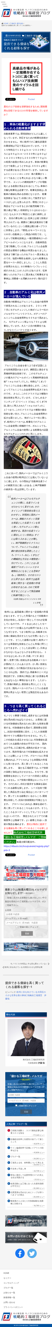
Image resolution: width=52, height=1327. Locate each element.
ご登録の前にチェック (28, 926)
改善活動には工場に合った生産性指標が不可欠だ (27, 1184)
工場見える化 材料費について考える (27, 1162)
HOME (6, 1273)
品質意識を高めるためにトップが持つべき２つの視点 (27, 1193)
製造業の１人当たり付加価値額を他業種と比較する (27, 1202)
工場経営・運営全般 (33, 35)
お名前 (8, 909)
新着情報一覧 (9, 1297)
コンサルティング (11, 1282)
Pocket (31, 99)
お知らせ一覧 (9, 1292)
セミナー (7, 1278)
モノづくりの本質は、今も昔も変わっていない (28, 963)
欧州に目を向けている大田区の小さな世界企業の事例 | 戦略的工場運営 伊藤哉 (25, 995)
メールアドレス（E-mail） (16, 918)
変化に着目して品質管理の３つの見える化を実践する (27, 1176)
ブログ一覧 (15, 1156)
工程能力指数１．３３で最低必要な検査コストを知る (27, 1131)
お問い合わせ (9, 1302)
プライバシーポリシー (13, 1307)
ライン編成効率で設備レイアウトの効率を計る (27, 1149)
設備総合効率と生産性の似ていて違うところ (27, 1140)
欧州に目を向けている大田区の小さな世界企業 (23, 967)
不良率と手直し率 (18, 1168)
